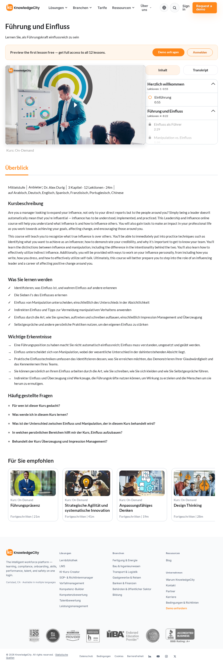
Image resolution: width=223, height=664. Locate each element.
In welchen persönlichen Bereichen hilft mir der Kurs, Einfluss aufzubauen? (67, 432)
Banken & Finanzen (124, 583)
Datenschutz (86, 656)
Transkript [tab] (200, 70)
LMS (62, 566)
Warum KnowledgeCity (180, 579)
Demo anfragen (168, 52)
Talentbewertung (70, 600)
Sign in (185, 7)
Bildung (117, 594)
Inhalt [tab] (162, 70)
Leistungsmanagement (73, 606)
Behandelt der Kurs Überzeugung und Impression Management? (59, 441)
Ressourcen (121, 8)
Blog (169, 560)
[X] (175, 656)
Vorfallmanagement (71, 583)
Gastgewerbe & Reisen (127, 577)
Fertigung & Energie (125, 560)
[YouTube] (158, 656)
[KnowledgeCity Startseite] (23, 7)
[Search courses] (174, 7)
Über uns (144, 8)
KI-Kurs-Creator (69, 571)
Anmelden (200, 52)
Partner (170, 591)
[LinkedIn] (150, 656)
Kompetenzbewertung (73, 594)
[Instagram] (166, 656)
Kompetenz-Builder (71, 589)
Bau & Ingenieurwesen (126, 566)
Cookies (119, 656)
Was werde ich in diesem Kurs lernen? (40, 414)
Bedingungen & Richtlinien (182, 602)
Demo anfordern (176, 608)
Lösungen (56, 8)
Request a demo (204, 7)
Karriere (171, 597)
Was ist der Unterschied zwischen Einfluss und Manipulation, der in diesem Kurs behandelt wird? (83, 423)
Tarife (102, 8)
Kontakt (171, 585)
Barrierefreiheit (135, 656)
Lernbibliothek (68, 560)
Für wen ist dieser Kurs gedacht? (36, 405)
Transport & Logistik (125, 571)
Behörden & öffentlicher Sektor (132, 589)
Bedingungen (104, 656)
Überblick (16, 167)
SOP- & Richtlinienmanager (76, 577)
